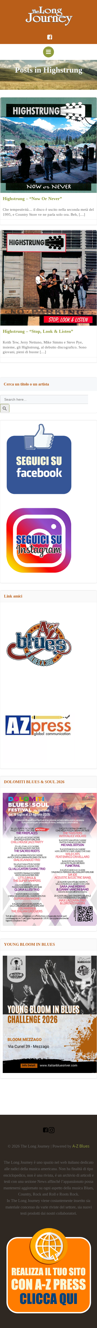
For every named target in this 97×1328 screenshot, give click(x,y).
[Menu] (48, 51)
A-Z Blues (81, 1146)
